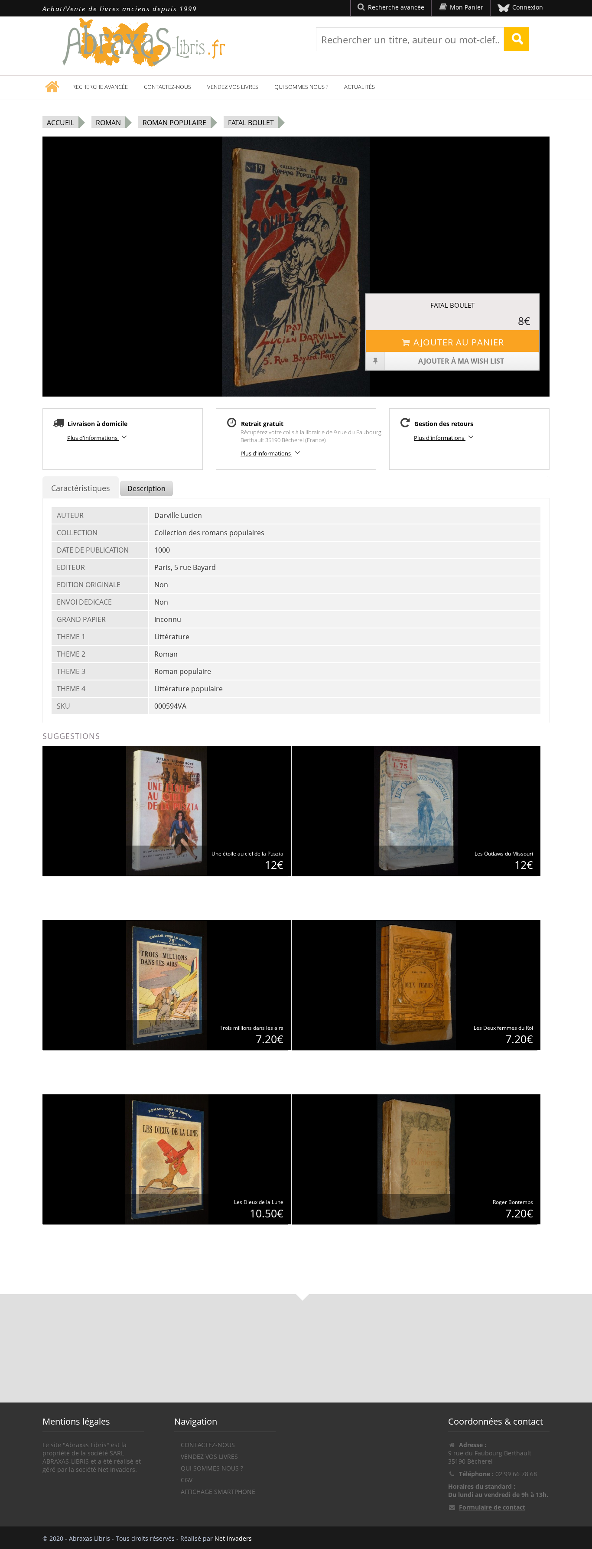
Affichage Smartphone (218, 1491)
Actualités (359, 87)
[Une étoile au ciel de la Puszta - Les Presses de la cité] (166, 810)
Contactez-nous (167, 87)
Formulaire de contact (492, 1507)
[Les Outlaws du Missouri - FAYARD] (416, 810)
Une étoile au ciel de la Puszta (247, 853)
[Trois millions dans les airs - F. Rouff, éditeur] (167, 984)
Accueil (60, 122)
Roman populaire (174, 122)
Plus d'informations (93, 438)
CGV (186, 1480)
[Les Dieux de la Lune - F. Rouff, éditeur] (166, 1158)
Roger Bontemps (513, 1202)
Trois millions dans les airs (251, 1028)
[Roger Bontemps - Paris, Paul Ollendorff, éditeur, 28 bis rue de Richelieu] (416, 1158)
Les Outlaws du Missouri (504, 853)
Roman (108, 122)
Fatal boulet (251, 122)
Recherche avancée (100, 87)
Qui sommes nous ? (301, 87)
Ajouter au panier (458, 342)
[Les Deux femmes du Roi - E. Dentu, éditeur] (415, 984)
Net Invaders (233, 1538)
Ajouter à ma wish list (461, 361)
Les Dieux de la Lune (258, 1202)
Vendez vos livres (232, 87)
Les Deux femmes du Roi (503, 1028)
